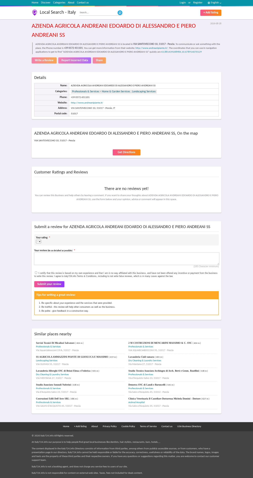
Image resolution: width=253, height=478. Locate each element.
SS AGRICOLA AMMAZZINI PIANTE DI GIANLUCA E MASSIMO (72, 357)
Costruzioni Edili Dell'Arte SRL (53, 398)
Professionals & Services (85, 91)
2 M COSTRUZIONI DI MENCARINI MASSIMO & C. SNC (160, 343)
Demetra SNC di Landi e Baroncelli (147, 384)
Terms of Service (148, 426)
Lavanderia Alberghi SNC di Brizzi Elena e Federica (63, 371)
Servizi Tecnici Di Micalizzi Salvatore (55, 343)
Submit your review (49, 284)
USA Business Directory (189, 426)
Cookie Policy (128, 426)
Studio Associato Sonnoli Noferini (54, 384)
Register (198, 2)
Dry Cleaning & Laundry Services (144, 360)
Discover (46, 2)
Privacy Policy (110, 426)
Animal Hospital (136, 402)
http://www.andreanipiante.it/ (151, 48)
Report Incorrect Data (74, 60)
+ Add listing (210, 12)
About (71, 2)
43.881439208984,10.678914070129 (181, 52)
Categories (59, 2)
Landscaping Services (144, 91)
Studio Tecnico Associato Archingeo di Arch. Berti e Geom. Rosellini (164, 371)
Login (183, 2)
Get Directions (126, 152)
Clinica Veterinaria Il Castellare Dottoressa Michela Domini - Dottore (164, 398)
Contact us (83, 2)
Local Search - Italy (58, 12)
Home (35, 2)
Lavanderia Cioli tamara (141, 357)
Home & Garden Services (116, 91)
